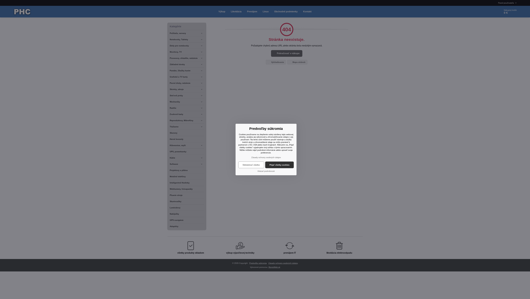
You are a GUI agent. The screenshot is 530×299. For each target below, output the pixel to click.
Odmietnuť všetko (251, 165)
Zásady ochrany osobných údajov (266, 157)
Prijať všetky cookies (279, 165)
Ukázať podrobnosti (266, 171)
